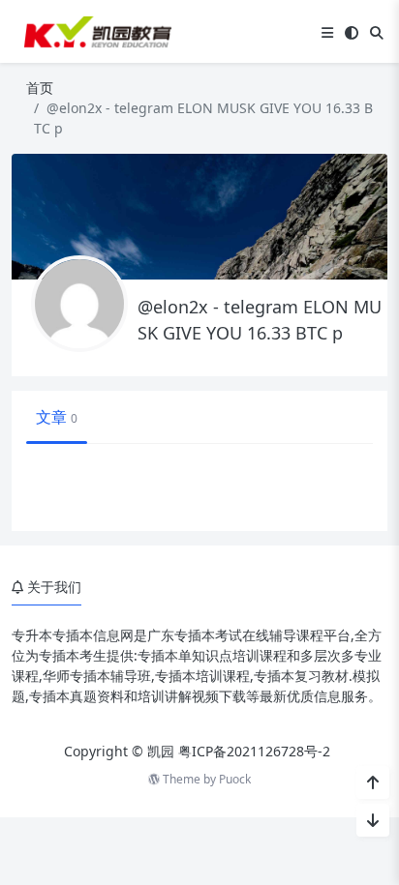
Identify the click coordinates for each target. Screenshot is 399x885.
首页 (39, 87)
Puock (235, 779)
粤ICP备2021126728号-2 (254, 751)
